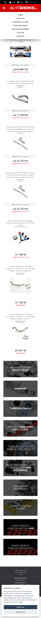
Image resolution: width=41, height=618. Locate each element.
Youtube (20, 33)
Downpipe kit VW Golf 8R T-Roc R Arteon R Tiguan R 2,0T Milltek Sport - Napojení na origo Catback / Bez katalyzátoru (20, 129)
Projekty (20, 18)
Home (20, 15)
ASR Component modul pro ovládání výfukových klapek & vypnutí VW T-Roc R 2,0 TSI (20, 223)
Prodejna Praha (20, 26)
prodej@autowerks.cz (20, 578)
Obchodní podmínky (20, 29)
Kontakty (20, 36)
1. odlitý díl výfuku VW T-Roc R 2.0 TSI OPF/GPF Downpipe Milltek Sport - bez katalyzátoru (20, 83)
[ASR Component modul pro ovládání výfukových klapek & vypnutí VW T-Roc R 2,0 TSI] (20, 236)
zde (21, 602)
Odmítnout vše (20, 612)
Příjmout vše (20, 607)
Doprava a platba (20, 22)
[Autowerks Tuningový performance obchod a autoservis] (23, 8)
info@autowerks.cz (20, 582)
